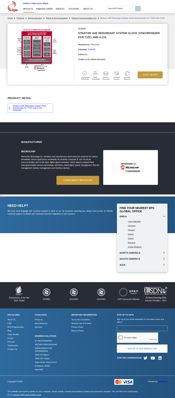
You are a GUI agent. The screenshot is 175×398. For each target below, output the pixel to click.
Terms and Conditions (80, 320)
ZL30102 (91, 50)
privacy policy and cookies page (27, 395)
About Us (88, 9)
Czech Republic (134, 222)
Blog (9, 331)
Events (10, 338)
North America (130, 252)
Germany (131, 226)
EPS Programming (16, 327)
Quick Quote (150, 75)
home (10, 18)
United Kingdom (135, 247)
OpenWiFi (39, 369)
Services (60, 9)
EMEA (123, 216)
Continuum (162, 381)
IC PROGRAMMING (43, 341)
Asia (123, 265)
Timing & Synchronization (57, 18)
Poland (131, 239)
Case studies (13, 334)
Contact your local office (35, 4)
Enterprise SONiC (42, 366)
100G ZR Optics (42, 355)
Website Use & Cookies (81, 323)
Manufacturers (44, 9)
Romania (131, 243)
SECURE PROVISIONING (46, 344)
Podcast (11, 342)
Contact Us (12, 349)
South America (130, 258)
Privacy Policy (77, 327)
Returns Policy (77, 331)
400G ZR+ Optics (42, 358)
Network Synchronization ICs (84, 18)
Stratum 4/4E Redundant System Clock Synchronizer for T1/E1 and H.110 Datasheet (29, 108)
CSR (9, 323)
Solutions (73, 9)
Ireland (131, 234)
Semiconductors (35, 18)
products (28, 9)
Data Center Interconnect (46, 362)
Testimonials (13, 345)
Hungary (131, 230)
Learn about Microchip (77, 180)
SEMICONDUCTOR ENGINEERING (43, 349)
